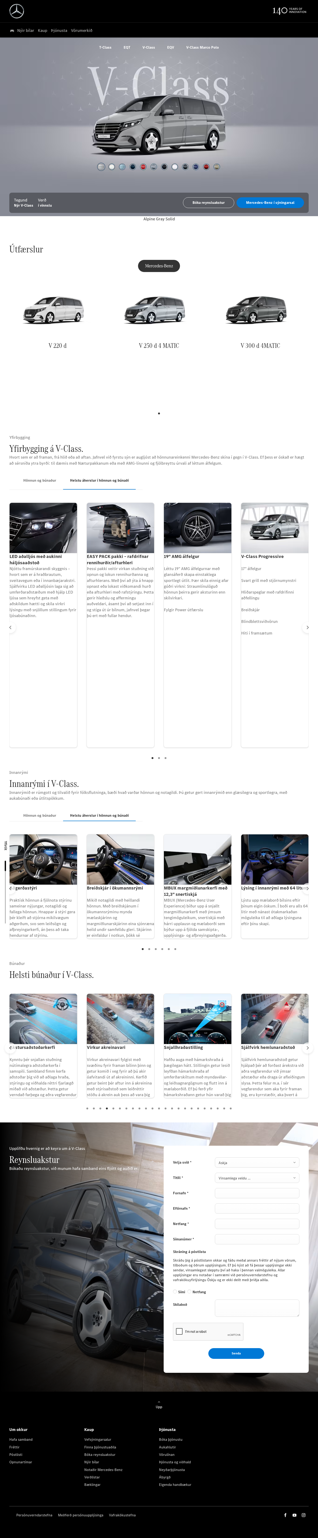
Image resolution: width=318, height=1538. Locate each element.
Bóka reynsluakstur (99, 1454)
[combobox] (257, 1162)
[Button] (159, 419)
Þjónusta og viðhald (175, 1462)
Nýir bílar (91, 1462)
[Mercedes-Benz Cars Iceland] (16, 11)
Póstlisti (15, 1454)
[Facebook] (285, 1515)
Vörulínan (167, 1454)
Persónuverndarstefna (34, 1515)
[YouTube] (294, 1515)
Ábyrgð (165, 1477)
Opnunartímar (20, 1462)
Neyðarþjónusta (172, 1469)
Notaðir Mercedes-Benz (103, 1469)
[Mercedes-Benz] (159, 266)
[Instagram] (303, 1515)
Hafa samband (21, 1439)
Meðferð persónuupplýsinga (80, 1515)
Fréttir (14, 1447)
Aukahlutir (167, 1447)
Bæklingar (92, 1484)
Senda (236, 1353)
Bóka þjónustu (171, 1439)
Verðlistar (92, 1477)
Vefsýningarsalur (97, 1439)
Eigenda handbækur (175, 1484)
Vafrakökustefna (122, 1515)
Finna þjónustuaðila (100, 1447)
